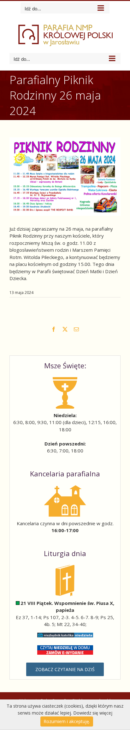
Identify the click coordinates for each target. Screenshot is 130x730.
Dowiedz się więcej (92, 713)
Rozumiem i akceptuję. (67, 721)
